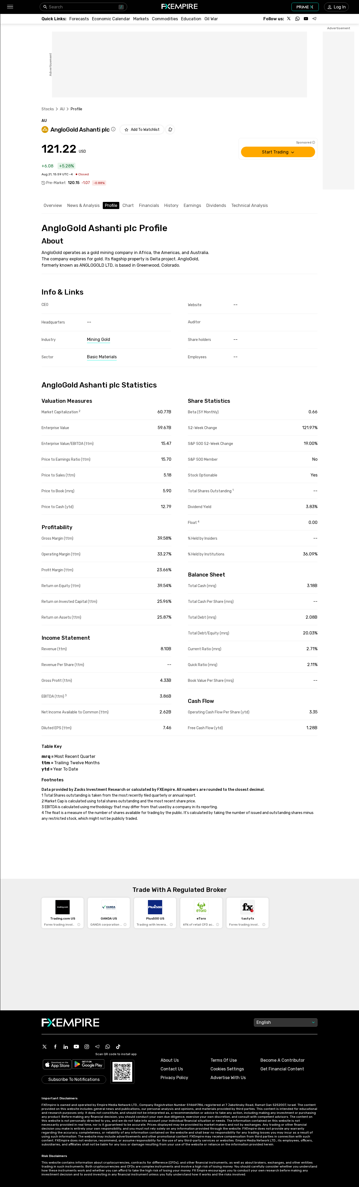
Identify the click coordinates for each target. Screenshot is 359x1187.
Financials (149, 205)
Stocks (48, 109)
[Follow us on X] (289, 19)
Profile (111, 205)
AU (62, 109)
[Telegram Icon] (97, 1047)
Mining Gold (98, 339)
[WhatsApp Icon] (108, 1047)
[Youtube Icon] (76, 1047)
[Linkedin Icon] (66, 1047)
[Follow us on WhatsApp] (297, 19)
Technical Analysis (249, 205)
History (171, 205)
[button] (10, 7)
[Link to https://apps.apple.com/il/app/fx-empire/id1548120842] (57, 1065)
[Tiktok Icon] (118, 1047)
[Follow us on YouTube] (306, 19)
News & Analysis (83, 205)
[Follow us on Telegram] (314, 19)
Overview (53, 205)
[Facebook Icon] (55, 1047)
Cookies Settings (227, 1068)
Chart (128, 205)
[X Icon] (45, 1047)
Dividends (216, 205)
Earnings (192, 205)
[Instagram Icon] (87, 1047)
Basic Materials (102, 356)
